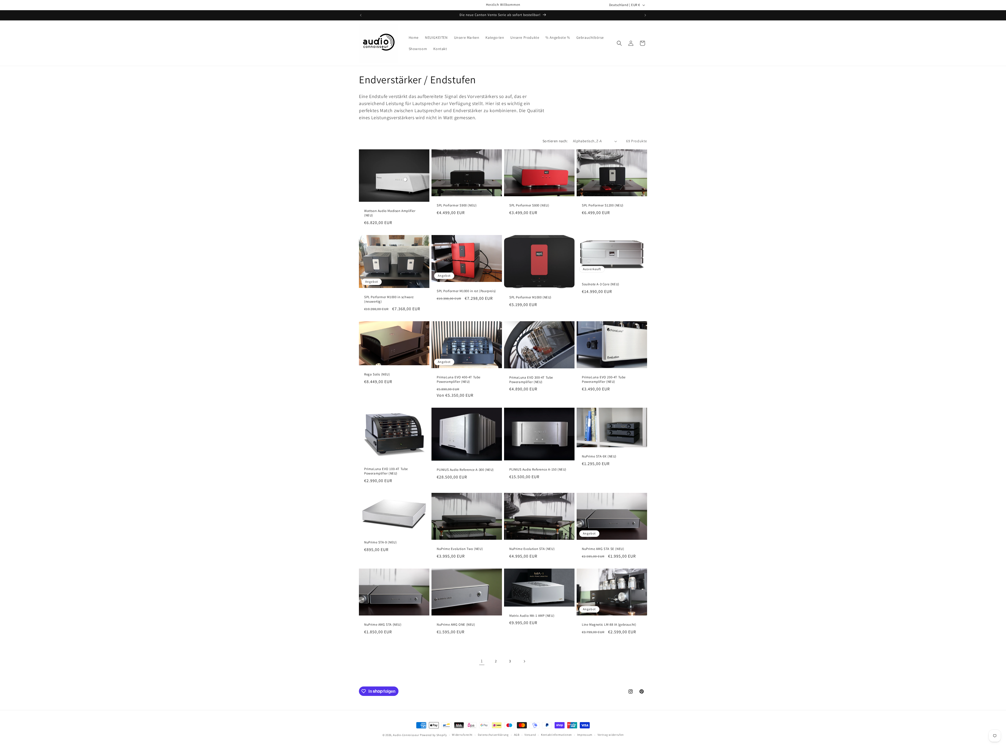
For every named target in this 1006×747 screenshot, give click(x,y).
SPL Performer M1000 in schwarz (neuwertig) (389, 299)
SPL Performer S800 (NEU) (529, 205)
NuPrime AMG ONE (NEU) (456, 625)
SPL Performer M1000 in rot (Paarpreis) (466, 291)
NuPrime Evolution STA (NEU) (532, 549)
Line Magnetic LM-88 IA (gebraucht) (609, 625)
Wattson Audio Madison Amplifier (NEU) (389, 213)
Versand (530, 735)
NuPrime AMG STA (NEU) (383, 625)
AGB (517, 735)
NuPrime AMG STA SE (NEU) (603, 549)
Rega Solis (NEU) (377, 374)
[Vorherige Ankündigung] (361, 15)
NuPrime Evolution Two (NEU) (460, 549)
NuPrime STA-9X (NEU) (599, 456)
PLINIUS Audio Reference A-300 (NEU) (465, 470)
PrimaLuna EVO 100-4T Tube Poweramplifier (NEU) (386, 471)
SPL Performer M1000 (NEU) (530, 297)
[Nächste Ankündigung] (645, 15)
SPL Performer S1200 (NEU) (603, 205)
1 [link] (482, 661)
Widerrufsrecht (462, 735)
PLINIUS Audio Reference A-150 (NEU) (537, 469)
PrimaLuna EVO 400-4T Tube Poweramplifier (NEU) (458, 379)
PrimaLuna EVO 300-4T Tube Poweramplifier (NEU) (531, 379)
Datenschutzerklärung (493, 735)
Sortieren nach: (555, 141)
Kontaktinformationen (556, 735)
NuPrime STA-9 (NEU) (380, 542)
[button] (619, 43)
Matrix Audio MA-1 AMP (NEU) (531, 616)
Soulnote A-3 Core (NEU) (600, 284)
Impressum (584, 735)
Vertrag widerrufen (611, 735)
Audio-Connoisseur (406, 735)
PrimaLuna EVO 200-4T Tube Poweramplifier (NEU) (604, 379)
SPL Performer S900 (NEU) (457, 205)
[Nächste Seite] (524, 661)
